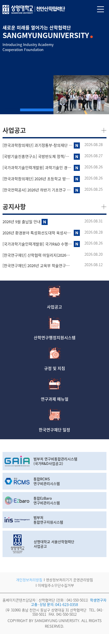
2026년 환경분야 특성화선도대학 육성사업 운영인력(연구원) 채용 (38, 233)
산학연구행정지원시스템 (55, 336)
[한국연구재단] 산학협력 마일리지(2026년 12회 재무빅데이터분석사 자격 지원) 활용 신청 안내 (38, 255)
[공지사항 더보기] (103, 206)
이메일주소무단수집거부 (56, 585)
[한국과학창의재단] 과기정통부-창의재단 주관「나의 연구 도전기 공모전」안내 (38, 145)
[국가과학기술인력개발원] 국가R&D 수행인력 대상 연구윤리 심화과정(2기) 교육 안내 (38, 244)
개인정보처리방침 (29, 579)
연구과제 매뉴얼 (54, 398)
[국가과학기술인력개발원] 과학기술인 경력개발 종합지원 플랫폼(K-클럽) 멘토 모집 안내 (38, 168)
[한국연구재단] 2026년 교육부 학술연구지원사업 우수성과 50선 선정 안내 (38, 266)
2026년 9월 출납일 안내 (22, 222)
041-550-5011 (77, 600)
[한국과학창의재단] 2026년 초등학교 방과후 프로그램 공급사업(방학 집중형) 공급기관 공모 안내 (38, 179)
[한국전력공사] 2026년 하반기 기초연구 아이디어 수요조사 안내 (38, 190)
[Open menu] (100, 9)
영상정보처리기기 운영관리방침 (69, 579)
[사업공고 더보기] (103, 130)
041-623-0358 (66, 604)
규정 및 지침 (54, 367)
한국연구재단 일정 (54, 429)
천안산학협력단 (50, 8)
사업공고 (54, 306)
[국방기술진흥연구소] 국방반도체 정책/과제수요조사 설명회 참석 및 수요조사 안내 (38, 156)
